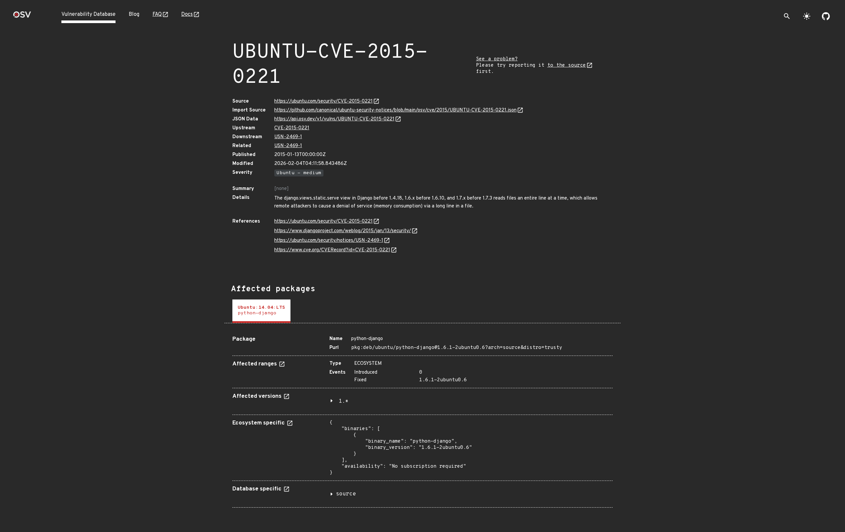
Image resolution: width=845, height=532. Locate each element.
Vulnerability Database (88, 14)
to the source (566, 65)
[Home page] (22, 16)
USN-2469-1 (288, 137)
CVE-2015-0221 (291, 128)
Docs (187, 14)
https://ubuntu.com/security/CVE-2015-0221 (323, 101)
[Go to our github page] (826, 16)
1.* (344, 401)
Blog (134, 14)
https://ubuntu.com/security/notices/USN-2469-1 (328, 240)
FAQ (157, 14)
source (346, 494)
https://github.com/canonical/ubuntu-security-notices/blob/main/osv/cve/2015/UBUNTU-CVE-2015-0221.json (395, 110)
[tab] (261, 311)
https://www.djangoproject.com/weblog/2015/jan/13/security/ (342, 231)
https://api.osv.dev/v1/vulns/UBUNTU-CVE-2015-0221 (334, 119)
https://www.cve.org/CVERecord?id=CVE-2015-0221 (332, 250)
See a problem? (497, 59)
